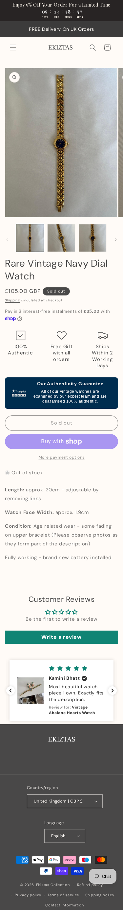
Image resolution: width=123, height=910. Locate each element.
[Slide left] (7, 240)
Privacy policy (28, 895)
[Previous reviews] (10, 690)
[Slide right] (116, 240)
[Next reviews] (112, 690)
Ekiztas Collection (53, 884)
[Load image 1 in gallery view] (30, 238)
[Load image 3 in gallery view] (93, 238)
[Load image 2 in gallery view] (61, 238)
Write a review (61, 637)
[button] (13, 47)
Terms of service (63, 895)
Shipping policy (99, 895)
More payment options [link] (62, 457)
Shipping (12, 300)
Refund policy (90, 884)
